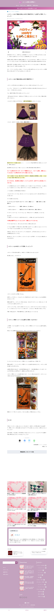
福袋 (39, 577)
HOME (27, 602)
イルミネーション (42, 567)
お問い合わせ (35, 5)
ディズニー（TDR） (41, 582)
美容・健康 (41, 594)
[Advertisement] (27, 466)
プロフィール (22, 5)
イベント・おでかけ (43, 444)
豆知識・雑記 (41, 596)
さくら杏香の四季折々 (29, 2)
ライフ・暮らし (40, 589)
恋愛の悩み (41, 591)
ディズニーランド (42, 586)
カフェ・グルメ (40, 579)
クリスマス (40, 570)
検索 (16, 562)
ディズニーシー (41, 584)
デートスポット (41, 572)
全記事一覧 (29, 5)
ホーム (17, 5)
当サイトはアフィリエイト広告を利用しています (27, 8)
